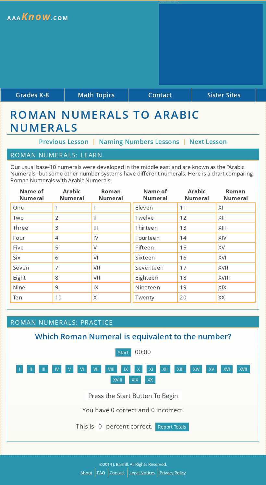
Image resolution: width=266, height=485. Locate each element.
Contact (117, 473)
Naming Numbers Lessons (140, 141)
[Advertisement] (211, 44)
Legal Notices (142, 473)
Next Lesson (208, 141)
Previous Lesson (64, 141)
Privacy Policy (173, 473)
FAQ (101, 473)
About (86, 473)
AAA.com (38, 16)
